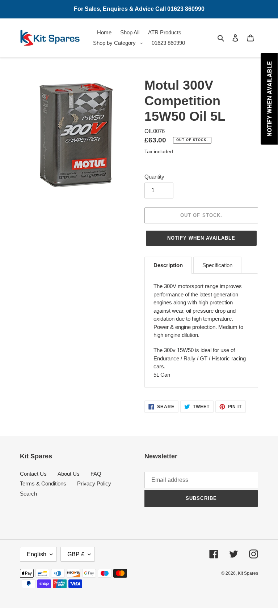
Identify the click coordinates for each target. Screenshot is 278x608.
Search (28, 494)
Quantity (154, 177)
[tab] (168, 265)
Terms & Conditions (43, 483)
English (36, 554)
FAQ (95, 474)
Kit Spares (248, 573)
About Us (69, 474)
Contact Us (33, 474)
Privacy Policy (94, 483)
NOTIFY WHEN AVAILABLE (201, 238)
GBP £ (75, 554)
